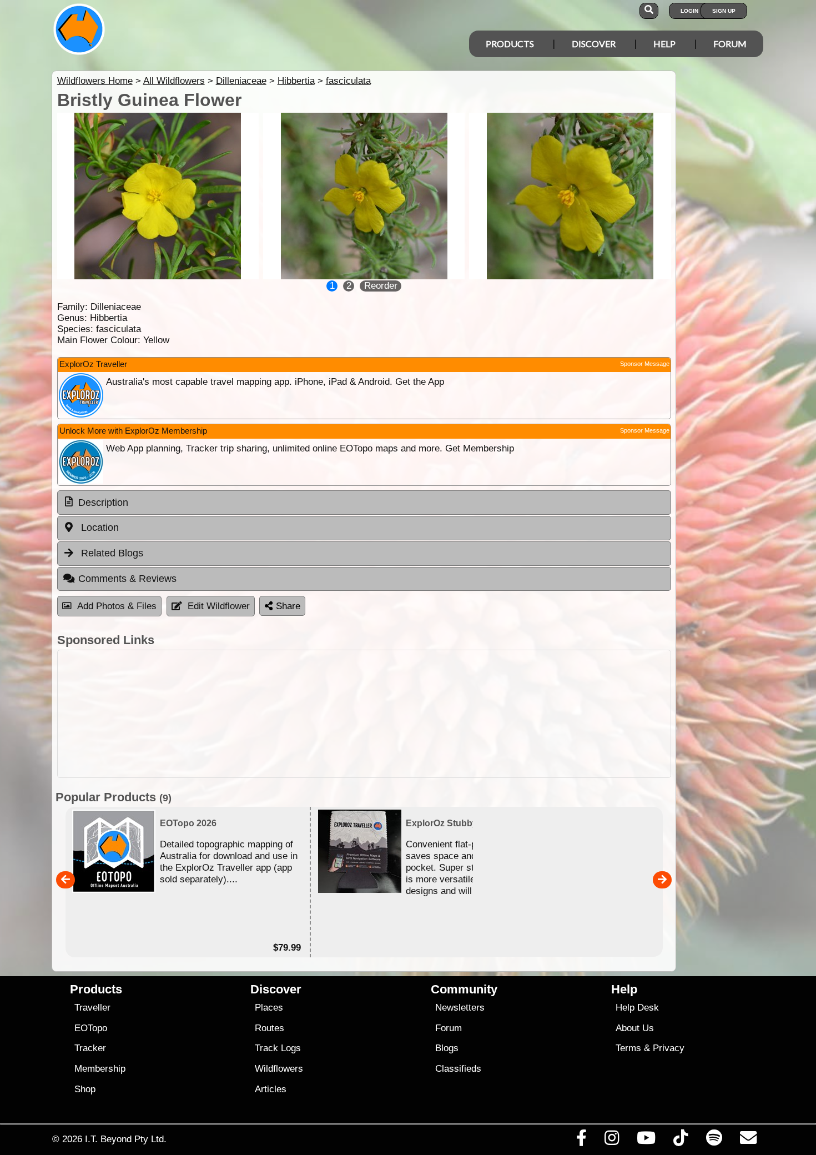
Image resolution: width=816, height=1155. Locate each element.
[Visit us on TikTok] (680, 1140)
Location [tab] (98, 527)
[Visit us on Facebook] (581, 1140)
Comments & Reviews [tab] (127, 578)
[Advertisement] (364, 713)
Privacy (668, 1048)
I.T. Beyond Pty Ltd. (126, 1138)
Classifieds (458, 1068)
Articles (270, 1089)
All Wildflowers (174, 81)
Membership (99, 1068)
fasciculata (348, 81)
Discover (594, 43)
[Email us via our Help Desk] (748, 1140)
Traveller (92, 1007)
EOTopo (90, 1028)
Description (103, 502)
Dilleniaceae (241, 81)
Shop (84, 1089)
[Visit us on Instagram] (611, 1140)
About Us (635, 1028)
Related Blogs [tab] (110, 553)
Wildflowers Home (95, 81)
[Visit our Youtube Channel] (646, 1140)
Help (664, 43)
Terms (628, 1048)
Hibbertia (296, 81)
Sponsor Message (644, 363)
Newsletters (460, 1007)
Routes (269, 1028)
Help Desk (637, 1007)
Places (269, 1007)
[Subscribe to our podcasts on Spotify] (714, 1140)
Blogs (447, 1048)
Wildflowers (279, 1068)
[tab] (364, 502)
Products (510, 43)
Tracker (90, 1048)
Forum (730, 43)
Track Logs (278, 1048)
